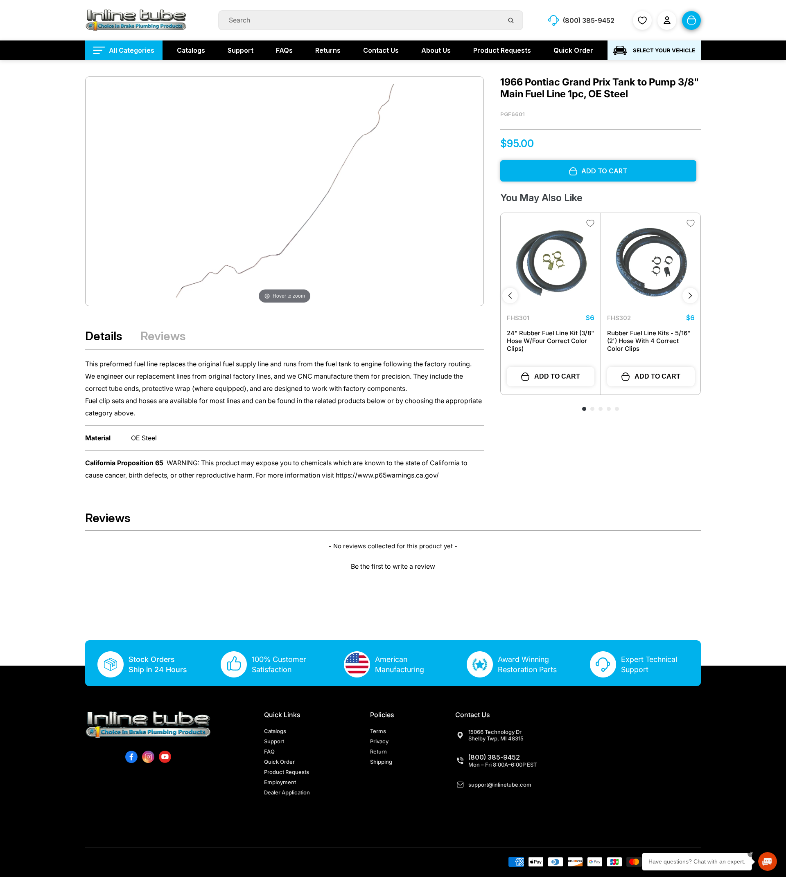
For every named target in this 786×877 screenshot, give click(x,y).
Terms (378, 731)
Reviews (163, 336)
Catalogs (275, 731)
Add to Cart (557, 376)
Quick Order (279, 761)
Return (378, 751)
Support (274, 741)
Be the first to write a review (393, 566)
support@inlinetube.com (499, 784)
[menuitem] (124, 50)
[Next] (690, 295)
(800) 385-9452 (494, 757)
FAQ (269, 751)
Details (103, 336)
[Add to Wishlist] (590, 223)
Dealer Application (287, 792)
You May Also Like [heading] (541, 198)
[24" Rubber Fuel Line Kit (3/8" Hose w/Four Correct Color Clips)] (550, 263)
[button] (393, 565)
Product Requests (286, 772)
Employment (280, 782)
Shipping (381, 761)
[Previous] (510, 295)
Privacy (379, 741)
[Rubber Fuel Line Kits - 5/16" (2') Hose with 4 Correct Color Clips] (651, 263)
